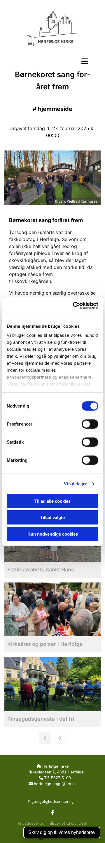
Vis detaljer (75, 483)
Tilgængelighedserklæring (51, 801)
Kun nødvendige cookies (52, 533)
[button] (52, 61)
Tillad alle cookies (52, 500)
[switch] (90, 423)
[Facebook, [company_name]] (53, 812)
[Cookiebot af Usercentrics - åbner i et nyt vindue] (74, 305)
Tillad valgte (52, 517)
